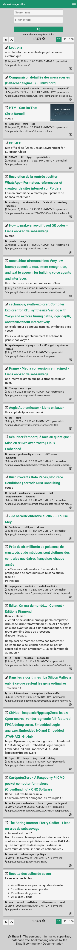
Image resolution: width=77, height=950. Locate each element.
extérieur (32, 902)
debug (51, 758)
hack (40, 803)
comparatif (63, 88)
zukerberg (61, 202)
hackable (28, 658)
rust (22, 388)
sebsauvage (27, 854)
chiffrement (51, 454)
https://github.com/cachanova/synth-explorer (31, 356)
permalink (37, 61)
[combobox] (38, 20)
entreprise (37, 693)
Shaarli (16, 936)
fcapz (26, 758)
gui (51, 345)
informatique (21, 693)
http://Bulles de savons (19, 909)
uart (43, 758)
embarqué (39, 493)
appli (18, 417)
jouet (62, 902)
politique (28, 527)
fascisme (11, 206)
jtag (35, 758)
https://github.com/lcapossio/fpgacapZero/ (30, 765)
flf (22, 157)
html (25, 123)
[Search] (38, 29)
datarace (30, 496)
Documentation (53, 943)
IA (10, 658)
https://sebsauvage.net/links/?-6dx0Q (27, 861)
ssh (39, 454)
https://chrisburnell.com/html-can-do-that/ (29, 131)
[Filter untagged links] (5, 39)
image (23, 241)
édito (17, 658)
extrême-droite (31, 202)
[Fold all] (11, 39)
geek (49, 803)
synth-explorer (17, 345)
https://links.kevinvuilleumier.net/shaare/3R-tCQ (32, 425)
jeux (11, 902)
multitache (24, 493)
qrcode (12, 241)
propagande (15, 586)
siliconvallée (52, 693)
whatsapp (48, 88)
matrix (35, 88)
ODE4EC (13, 157)
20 (58, 39)
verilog (9, 349)
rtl (39, 345)
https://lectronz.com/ (18, 65)
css (33, 123)
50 (64, 39)
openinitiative (43, 157)
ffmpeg (13, 388)
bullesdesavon (48, 902)
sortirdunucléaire (48, 586)
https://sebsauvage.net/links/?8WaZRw (28, 395)
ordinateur (28, 803)
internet (13, 854)
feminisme (14, 527)
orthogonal (61, 803)
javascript (14, 123)
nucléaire (30, 586)
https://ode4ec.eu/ (17, 164)
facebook (48, 202)
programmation (14, 496)
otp (10, 417)
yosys (31, 345)
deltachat (14, 88)
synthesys (62, 345)
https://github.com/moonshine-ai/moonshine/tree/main (36, 292)
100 (71, 39)
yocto (12, 454)
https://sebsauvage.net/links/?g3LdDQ (28, 248)
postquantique (25, 454)
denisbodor (43, 658)
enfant (20, 902)
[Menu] (74, 5)
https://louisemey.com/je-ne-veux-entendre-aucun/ (34, 534)
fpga (29, 157)
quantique (11, 457)
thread (12, 493)
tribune (40, 527)
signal (25, 88)
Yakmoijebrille (15, 4)
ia (10, 693)
